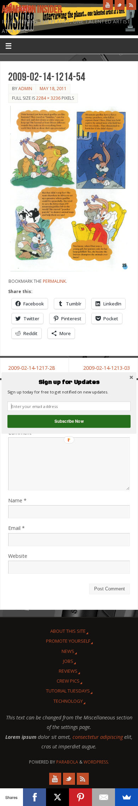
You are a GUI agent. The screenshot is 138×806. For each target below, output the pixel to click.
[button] (69, 382)
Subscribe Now (69, 421)
